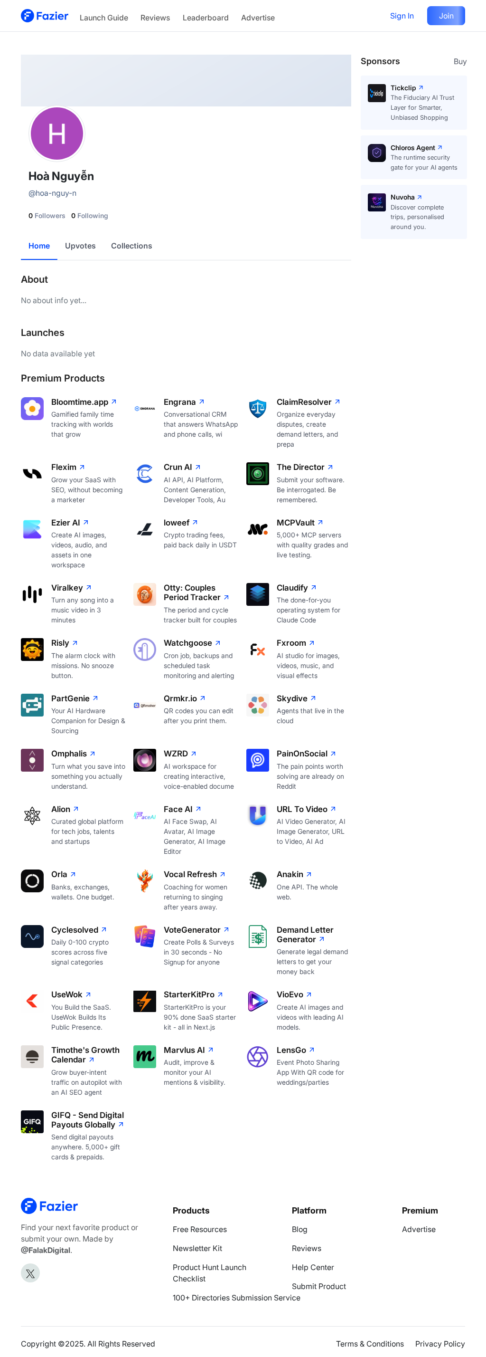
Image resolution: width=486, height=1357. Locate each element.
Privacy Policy (440, 1343)
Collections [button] (131, 245)
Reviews (155, 17)
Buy (460, 61)
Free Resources (200, 1229)
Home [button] (39, 245)
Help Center (313, 1267)
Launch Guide (104, 17)
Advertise (258, 17)
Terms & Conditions (370, 1343)
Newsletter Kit (197, 1248)
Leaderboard (206, 17)
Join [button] (446, 15)
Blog (300, 1229)
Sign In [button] (402, 15)
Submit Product (319, 1286)
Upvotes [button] (80, 245)
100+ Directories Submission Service (236, 1297)
